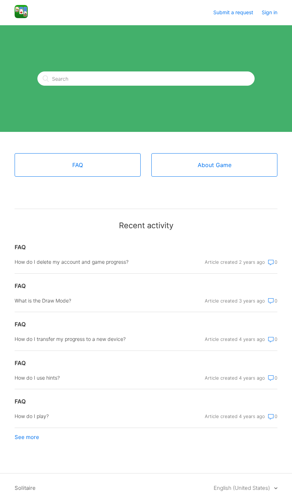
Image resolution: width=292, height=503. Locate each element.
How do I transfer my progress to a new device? (70, 339)
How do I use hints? (37, 378)
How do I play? (32, 416)
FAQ (20, 247)
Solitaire (25, 488)
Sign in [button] (269, 12)
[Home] (21, 16)
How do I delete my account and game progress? (72, 262)
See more (27, 437)
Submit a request (233, 12)
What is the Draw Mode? (43, 301)
